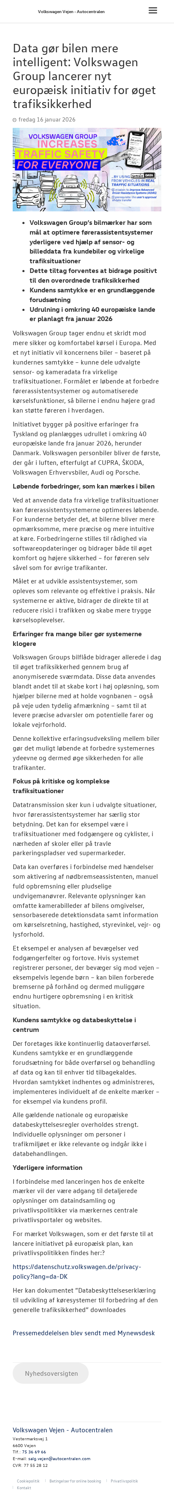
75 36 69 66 (34, 1451)
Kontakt (24, 1487)
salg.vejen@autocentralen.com (59, 1458)
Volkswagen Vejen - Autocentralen (71, 11)
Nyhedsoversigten (50, 1373)
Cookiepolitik (28, 1480)
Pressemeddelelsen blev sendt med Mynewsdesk (84, 1332)
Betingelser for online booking (75, 1480)
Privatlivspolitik (124, 1480)
